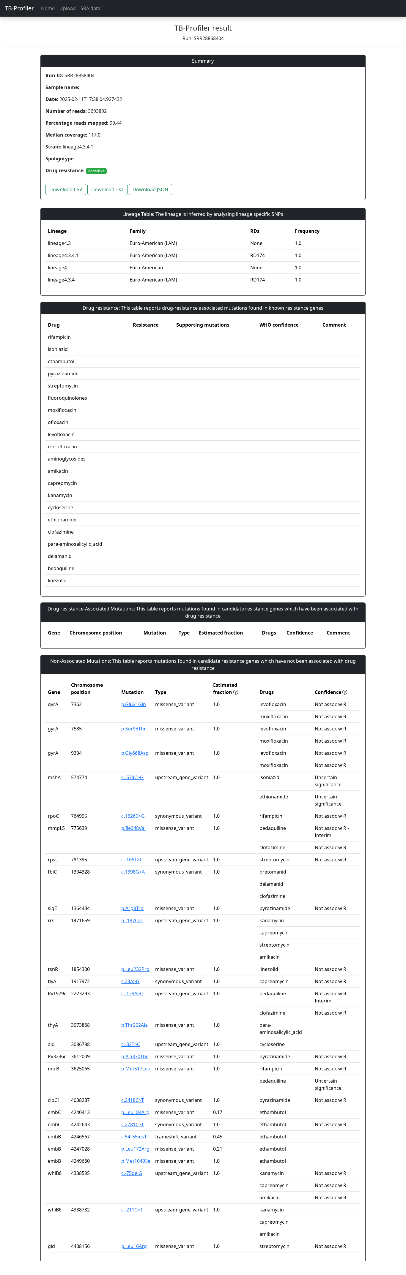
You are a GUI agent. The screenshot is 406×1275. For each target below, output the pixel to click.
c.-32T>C (130, 1044)
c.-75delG (131, 1173)
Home (48, 8)
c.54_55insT (134, 1136)
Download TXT (107, 189)
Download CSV (65, 189)
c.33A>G (130, 981)
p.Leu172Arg (135, 1149)
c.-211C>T (132, 1209)
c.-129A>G (132, 993)
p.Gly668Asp (135, 753)
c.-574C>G (132, 777)
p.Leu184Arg (135, 1112)
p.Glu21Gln (133, 704)
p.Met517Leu (135, 1068)
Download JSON (150, 189)
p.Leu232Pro (135, 969)
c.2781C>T (132, 1124)
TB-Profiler (19, 8)
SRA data (90, 8)
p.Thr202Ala (134, 1025)
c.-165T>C (132, 859)
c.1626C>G (133, 816)
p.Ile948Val (133, 828)
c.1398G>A (133, 872)
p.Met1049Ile (135, 1161)
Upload (67, 8)
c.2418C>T (132, 1100)
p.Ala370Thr (134, 1056)
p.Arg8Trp (132, 908)
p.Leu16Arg (134, 1246)
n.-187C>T (132, 920)
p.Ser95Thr (133, 728)
